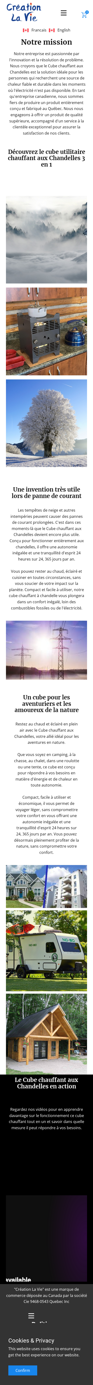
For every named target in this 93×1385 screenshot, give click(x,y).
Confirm (23, 1370)
